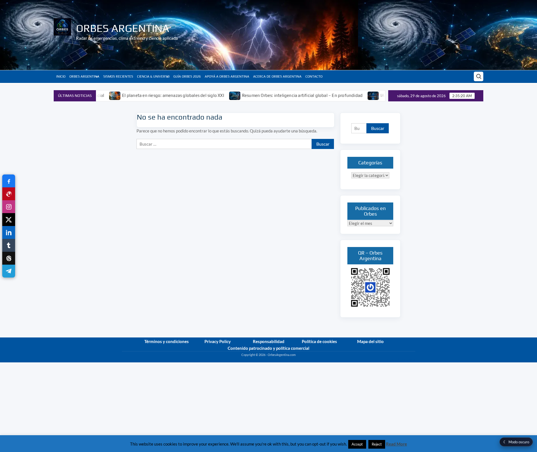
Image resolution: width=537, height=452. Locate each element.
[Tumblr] (8, 245)
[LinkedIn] (8, 232)
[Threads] (8, 258)
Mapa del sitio (370, 341)
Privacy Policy (217, 341)
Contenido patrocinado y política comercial (268, 348)
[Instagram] (8, 206)
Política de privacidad (400, 360)
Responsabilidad (268, 341)
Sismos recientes (118, 76)
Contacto (313, 76)
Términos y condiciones (166, 341)
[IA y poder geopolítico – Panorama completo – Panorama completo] (357, 95)
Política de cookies (319, 341)
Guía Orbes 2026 (187, 76)
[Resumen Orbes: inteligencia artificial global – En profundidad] (219, 95)
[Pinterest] (8, 193)
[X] (8, 219)
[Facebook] (8, 180)
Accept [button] (357, 444)
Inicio (60, 76)
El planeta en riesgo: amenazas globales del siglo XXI (157, 95)
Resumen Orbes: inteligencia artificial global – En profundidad (286, 95)
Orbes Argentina (122, 28)
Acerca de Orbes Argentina (277, 76)
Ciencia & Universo (153, 76)
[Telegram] (8, 271)
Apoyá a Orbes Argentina (227, 76)
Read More (396, 443)
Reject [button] (377, 444)
